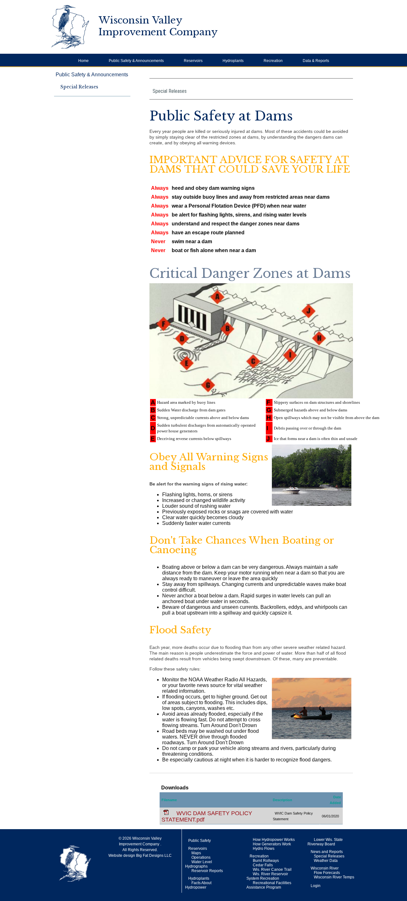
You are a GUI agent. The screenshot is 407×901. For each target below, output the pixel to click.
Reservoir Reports (207, 871)
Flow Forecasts (327, 872)
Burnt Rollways (266, 860)
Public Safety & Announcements (92, 74)
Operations (200, 857)
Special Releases (79, 87)
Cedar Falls (263, 865)
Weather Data (326, 860)
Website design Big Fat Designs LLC (140, 855)
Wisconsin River (325, 868)
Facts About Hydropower (198, 885)
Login (316, 886)
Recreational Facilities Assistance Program (268, 885)
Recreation (259, 856)
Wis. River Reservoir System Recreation (267, 876)
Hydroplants (198, 878)
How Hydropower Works (274, 839)
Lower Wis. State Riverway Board (325, 841)
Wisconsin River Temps (334, 877)
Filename (169, 800)
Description (282, 800)
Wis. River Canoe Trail (272, 869)
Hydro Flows (263, 848)
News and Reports (327, 851)
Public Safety (199, 840)
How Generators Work (272, 844)
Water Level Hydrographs (198, 864)
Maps (196, 853)
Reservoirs (197, 848)
